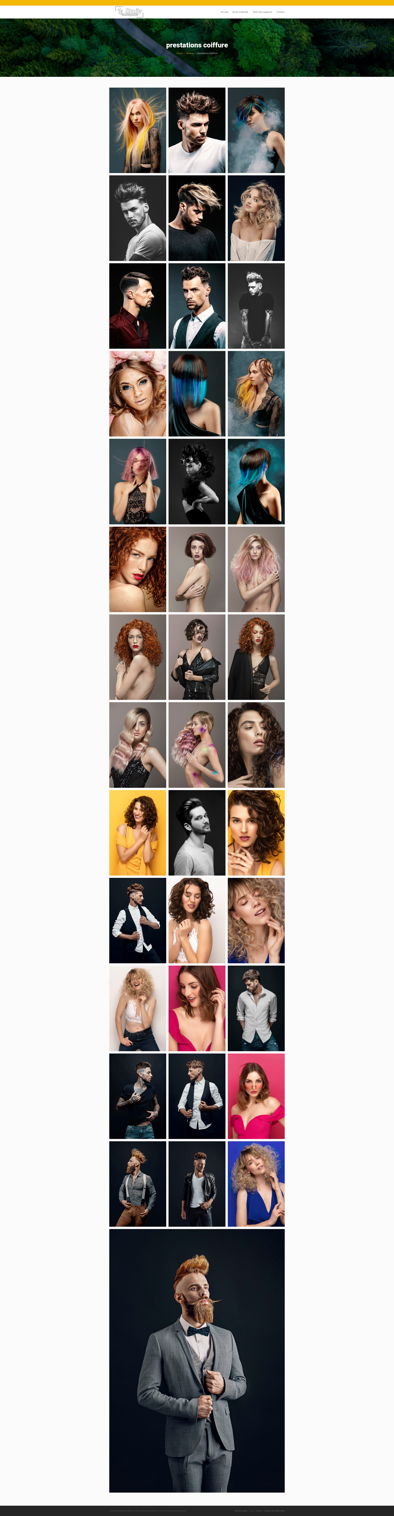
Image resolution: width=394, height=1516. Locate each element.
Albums (190, 53)
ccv (252, 1511)
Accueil (224, 12)
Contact (281, 12)
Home (180, 53)
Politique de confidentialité (274, 1511)
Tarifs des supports (262, 12)
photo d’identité (240, 12)
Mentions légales (241, 1511)
